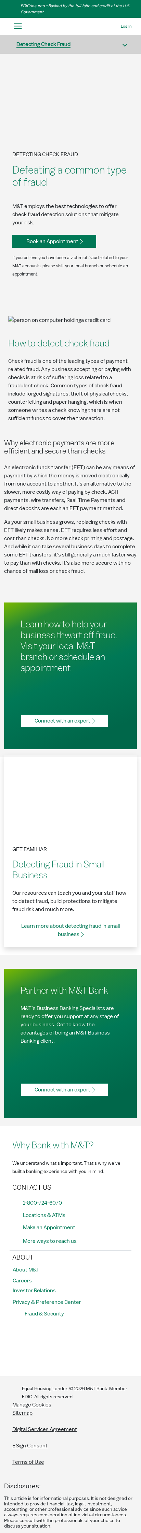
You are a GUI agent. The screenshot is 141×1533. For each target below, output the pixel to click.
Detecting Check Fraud (43, 44)
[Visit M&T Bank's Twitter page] (49, 1357)
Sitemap (22, 1413)
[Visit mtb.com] (70, 26)
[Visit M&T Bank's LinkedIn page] (64, 1357)
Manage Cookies (31, 1405)
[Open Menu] (17, 26)
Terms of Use (28, 1462)
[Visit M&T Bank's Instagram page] (33, 1357)
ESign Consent (30, 1445)
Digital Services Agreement (44, 1429)
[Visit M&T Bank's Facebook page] (18, 1357)
